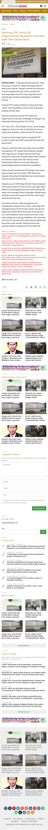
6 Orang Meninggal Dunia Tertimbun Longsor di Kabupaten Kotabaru (24, 579)
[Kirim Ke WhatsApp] (44, 287)
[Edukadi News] (16, 6)
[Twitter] (10, 808)
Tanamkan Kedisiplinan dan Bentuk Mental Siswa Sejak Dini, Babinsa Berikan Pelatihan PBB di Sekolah (26, 563)
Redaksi (41, 819)
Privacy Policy (30, 819)
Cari (3, 528)
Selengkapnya (23, 645)
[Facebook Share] (26, 287)
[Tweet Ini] (31, 287)
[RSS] (32, 812)
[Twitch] (39, 808)
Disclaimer (15, 821)
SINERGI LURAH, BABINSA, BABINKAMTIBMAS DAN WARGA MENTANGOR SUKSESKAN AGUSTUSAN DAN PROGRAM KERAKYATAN (22, 272)
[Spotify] (43, 809)
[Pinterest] (14, 808)
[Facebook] (5, 808)
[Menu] (3, 6)
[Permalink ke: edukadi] (3, 44)
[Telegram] (24, 812)
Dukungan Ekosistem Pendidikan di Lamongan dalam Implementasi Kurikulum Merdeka (24, 571)
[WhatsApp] (16, 812)
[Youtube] (34, 808)
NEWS (4, 29)
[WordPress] (18, 808)
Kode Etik (7, 819)
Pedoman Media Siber (29, 821)
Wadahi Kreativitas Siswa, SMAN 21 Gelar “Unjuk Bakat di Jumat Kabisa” (24, 587)
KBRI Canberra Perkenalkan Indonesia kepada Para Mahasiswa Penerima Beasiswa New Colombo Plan (26, 547)
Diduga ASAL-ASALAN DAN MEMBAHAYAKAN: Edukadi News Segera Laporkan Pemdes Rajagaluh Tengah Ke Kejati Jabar (23, 250)
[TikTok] (20, 812)
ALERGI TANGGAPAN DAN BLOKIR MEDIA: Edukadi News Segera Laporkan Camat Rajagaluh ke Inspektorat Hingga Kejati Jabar (23, 236)
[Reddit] (26, 808)
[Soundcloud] (28, 812)
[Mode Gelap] (41, 6)
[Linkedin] (30, 808)
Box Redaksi (18, 819)
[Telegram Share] (40, 287)
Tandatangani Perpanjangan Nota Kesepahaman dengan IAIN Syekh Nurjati (25, 555)
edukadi (8, 43)
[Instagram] (22, 808)
